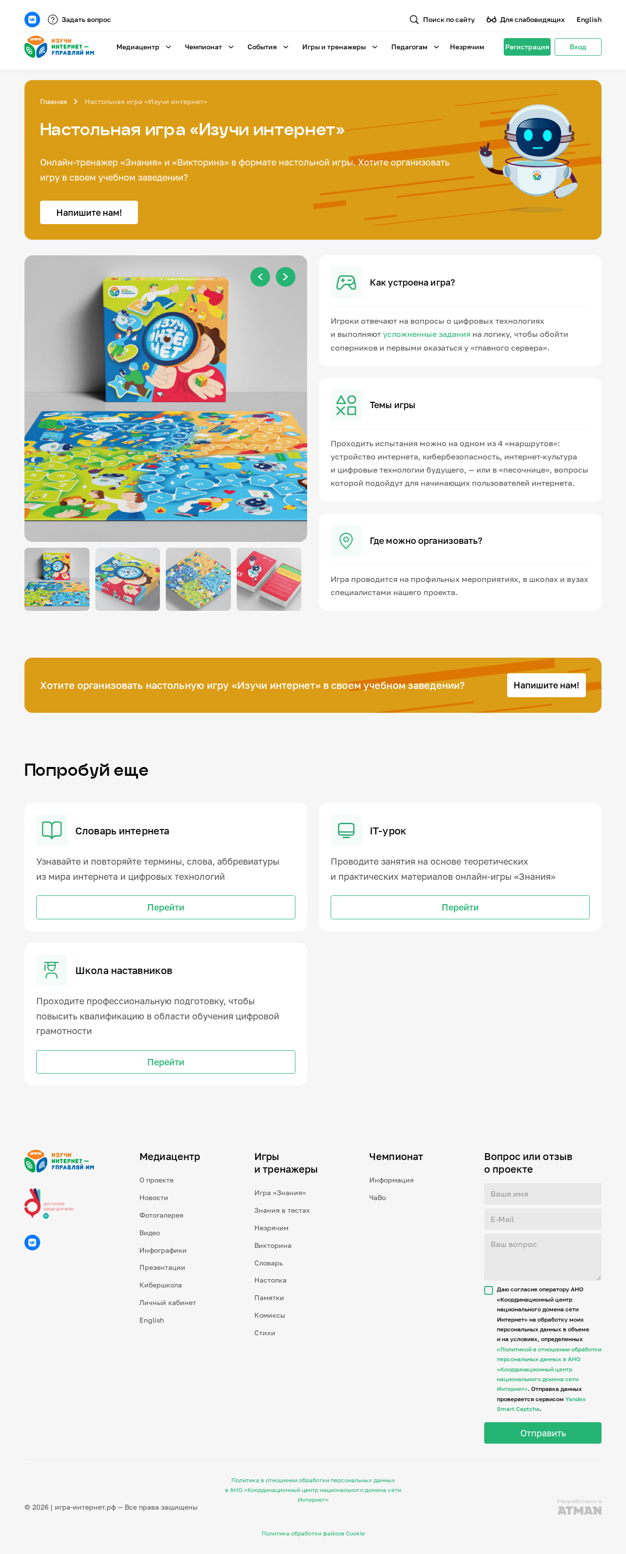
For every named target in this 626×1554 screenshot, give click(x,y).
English (589, 19)
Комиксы (269, 1315)
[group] (165, 398)
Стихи (264, 1332)
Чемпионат (203, 46)
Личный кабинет (167, 1302)
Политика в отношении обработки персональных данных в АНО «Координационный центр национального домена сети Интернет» (313, 1490)
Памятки (269, 1297)
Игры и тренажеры (334, 46)
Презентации (162, 1267)
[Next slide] (285, 277)
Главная (53, 101)
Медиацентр (137, 46)
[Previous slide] (260, 277)
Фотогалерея (161, 1215)
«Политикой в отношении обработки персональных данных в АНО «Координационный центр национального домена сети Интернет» (549, 1369)
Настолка (270, 1280)
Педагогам (409, 46)
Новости (153, 1197)
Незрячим (467, 46)
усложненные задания (426, 334)
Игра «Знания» (280, 1192)
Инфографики (163, 1250)
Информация (391, 1180)
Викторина (272, 1245)
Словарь (268, 1263)
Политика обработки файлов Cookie (313, 1533)
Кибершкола (160, 1285)
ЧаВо (377, 1197)
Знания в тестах (282, 1210)
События (262, 46)
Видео (149, 1232)
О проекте (156, 1180)
